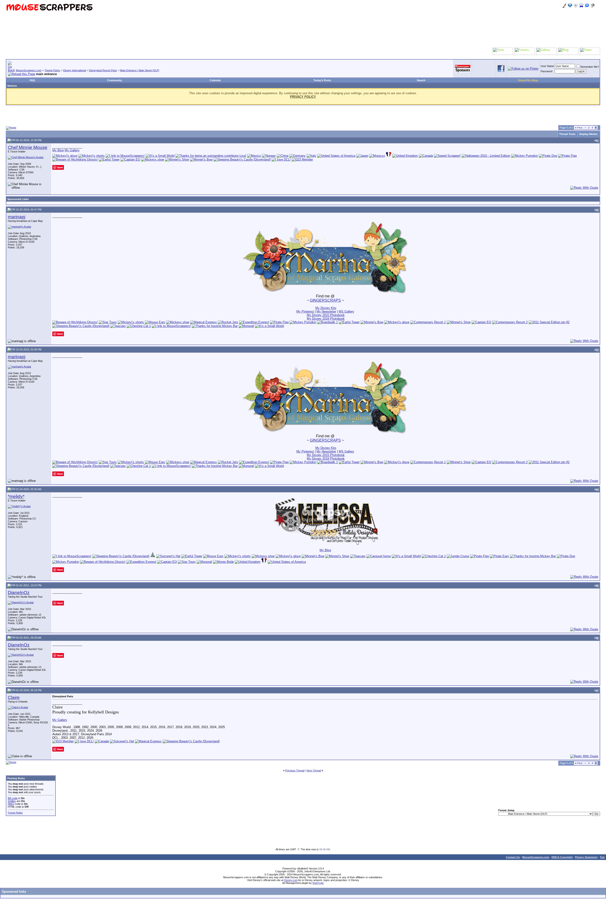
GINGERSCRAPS (325, 300)
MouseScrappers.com (28, 70)
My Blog (58, 150)
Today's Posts (322, 80)
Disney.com (291, 880)
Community (114, 80)
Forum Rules (15, 812)
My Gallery (72, 150)
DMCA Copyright (562, 857)
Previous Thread (294, 770)
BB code (13, 798)
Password (546, 71)
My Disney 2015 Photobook (326, 315)
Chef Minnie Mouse (27, 147)
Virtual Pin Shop (528, 80)
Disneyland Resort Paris (103, 70)
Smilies (12, 801)
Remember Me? (589, 66)
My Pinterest (305, 311)
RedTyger (318, 883)
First (578, 127)
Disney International (74, 70)
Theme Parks (52, 70)
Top (602, 857)
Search (421, 80)
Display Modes (588, 134)
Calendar (215, 80)
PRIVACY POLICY (303, 97)
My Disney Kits (325, 308)
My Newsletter (326, 311)
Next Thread (314, 770)
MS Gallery (346, 311)
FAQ (32, 80)
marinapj (16, 216)
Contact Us (513, 857)
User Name (547, 66)
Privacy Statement (586, 857)
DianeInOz (19, 592)
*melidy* (16, 496)
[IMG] (11, 803)
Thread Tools (567, 134)
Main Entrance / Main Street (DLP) (139, 70)
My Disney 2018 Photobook (326, 318)
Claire (14, 697)
